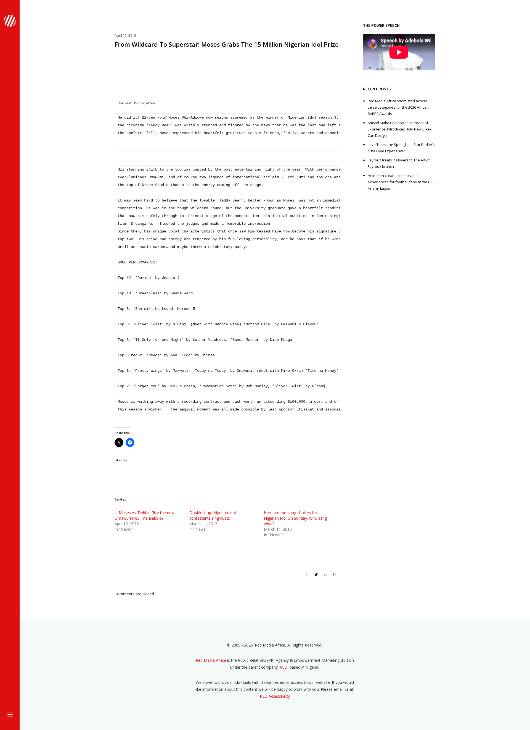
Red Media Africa (211, 660)
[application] (399, 54)
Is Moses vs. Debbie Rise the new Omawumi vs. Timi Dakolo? (144, 515)
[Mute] (418, 67)
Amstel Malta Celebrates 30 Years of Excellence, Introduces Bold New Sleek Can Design (400, 129)
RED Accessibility (275, 696)
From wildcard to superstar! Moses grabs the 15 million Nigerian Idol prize (227, 44)
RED (283, 667)
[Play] (370, 67)
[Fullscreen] (427, 67)
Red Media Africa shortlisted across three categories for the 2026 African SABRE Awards (398, 107)
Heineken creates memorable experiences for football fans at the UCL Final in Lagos (401, 182)
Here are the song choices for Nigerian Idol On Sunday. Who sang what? (295, 518)
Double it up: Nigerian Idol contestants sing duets (212, 515)
